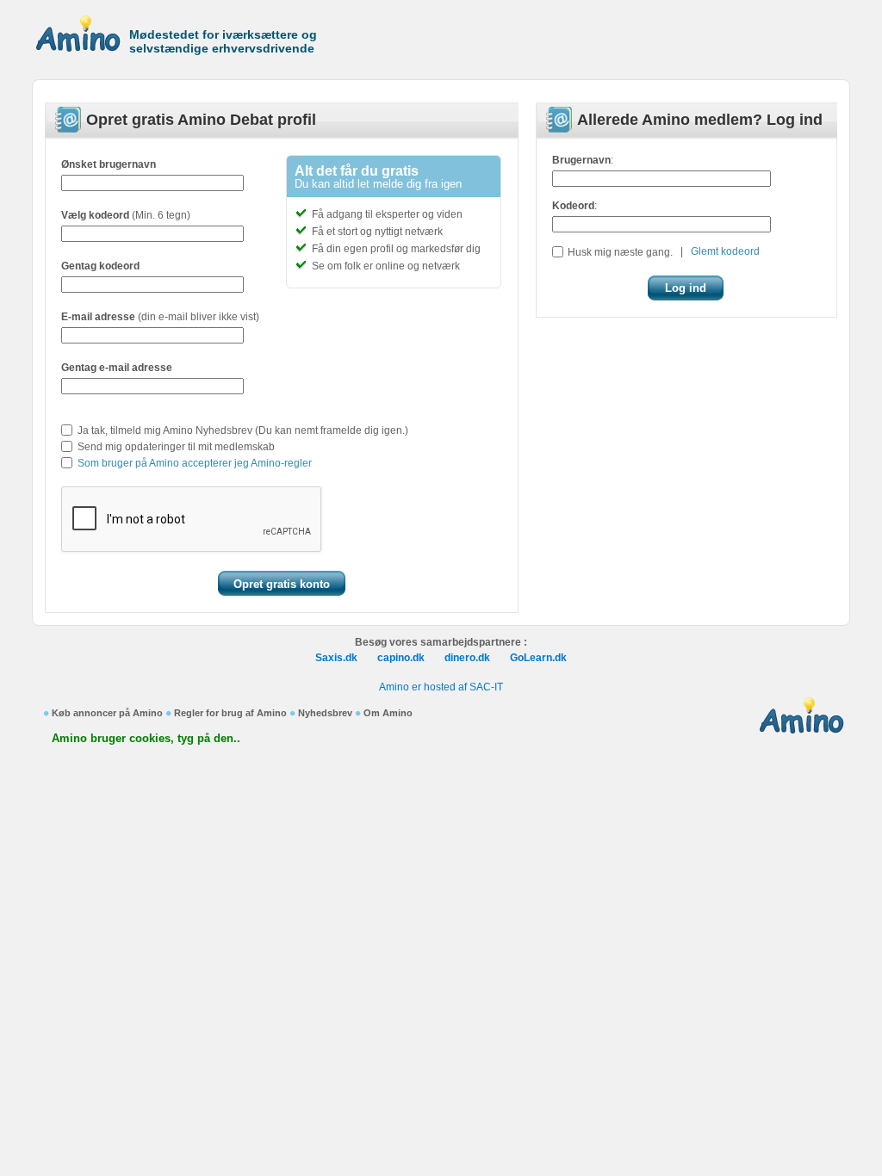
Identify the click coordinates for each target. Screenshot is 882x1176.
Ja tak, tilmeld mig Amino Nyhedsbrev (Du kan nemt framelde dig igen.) (243, 430)
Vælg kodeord (95, 215)
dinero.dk (467, 658)
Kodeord (573, 206)
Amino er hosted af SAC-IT (441, 687)
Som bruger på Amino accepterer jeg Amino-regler (195, 463)
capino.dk (401, 658)
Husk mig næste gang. (620, 252)
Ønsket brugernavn (108, 164)
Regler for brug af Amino (230, 713)
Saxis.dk (336, 658)
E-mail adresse (98, 317)
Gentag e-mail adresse (116, 368)
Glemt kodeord (725, 251)
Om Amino (388, 713)
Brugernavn (581, 160)
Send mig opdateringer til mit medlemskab (176, 447)
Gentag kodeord (100, 266)
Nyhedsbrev (325, 713)
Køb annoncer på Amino (107, 713)
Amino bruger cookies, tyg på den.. (146, 738)
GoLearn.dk (538, 658)
